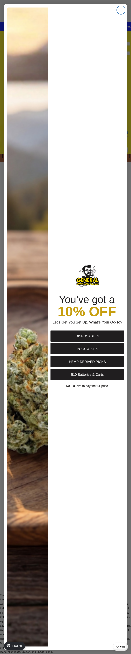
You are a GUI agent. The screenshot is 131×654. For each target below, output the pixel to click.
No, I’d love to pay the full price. (87, 386)
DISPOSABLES (87, 336)
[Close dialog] (121, 10)
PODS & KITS (87, 349)
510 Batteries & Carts (87, 374)
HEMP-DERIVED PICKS (87, 362)
